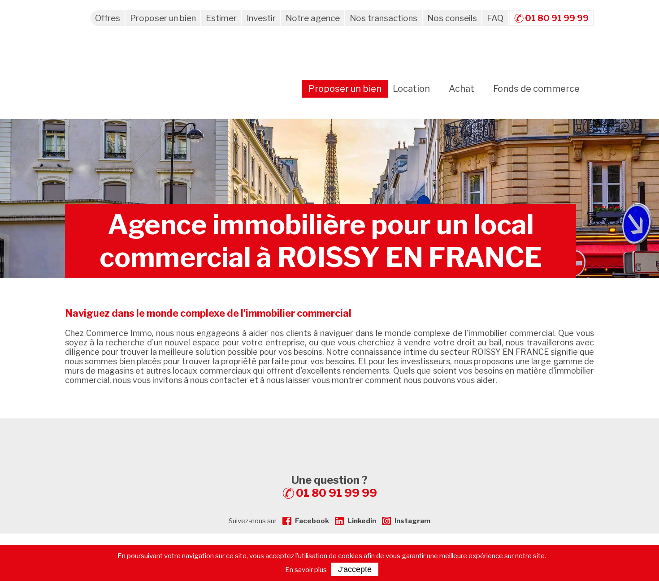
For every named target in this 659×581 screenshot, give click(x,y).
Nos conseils (452, 18)
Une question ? (334, 486)
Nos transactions (383, 18)
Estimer (221, 18)
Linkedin (361, 521)
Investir (261, 18)
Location (411, 88)
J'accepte (355, 569)
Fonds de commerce (536, 88)
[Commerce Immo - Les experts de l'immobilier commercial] (329, 434)
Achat (461, 88)
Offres (107, 18)
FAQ (495, 18)
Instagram (412, 521)
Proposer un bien (163, 18)
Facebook (312, 521)
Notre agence (313, 18)
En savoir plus (306, 570)
